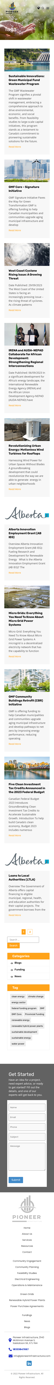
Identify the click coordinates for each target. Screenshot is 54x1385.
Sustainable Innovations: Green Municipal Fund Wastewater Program (26, 80)
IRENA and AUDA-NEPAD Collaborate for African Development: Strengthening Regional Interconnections (26, 358)
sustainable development (24, 1032)
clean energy (18, 996)
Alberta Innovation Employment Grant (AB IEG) (25, 533)
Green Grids (27, 1294)
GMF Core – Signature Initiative (24, 189)
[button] (48, 8)
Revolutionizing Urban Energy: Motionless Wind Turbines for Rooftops (26, 449)
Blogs (18, 962)
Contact (27, 1252)
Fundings (27, 1315)
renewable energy (21, 1020)
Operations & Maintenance (27, 1285)
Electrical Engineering (27, 1279)
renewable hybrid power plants (27, 1026)
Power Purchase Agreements (27, 1306)
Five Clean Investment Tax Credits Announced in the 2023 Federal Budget (27, 788)
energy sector (19, 1002)
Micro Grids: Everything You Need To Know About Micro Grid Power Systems (26, 618)
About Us (27, 1234)
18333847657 (21, 1349)
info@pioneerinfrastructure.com (32, 1356)
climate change (35, 996)
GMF (42, 1008)
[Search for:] (23, 940)
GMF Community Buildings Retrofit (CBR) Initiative (26, 700)
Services (27, 1240)
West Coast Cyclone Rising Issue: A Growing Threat (25, 274)
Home (27, 1228)
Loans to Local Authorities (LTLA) (22, 877)
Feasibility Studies (27, 1273)
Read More (15, 146)
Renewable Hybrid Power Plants (27, 1300)
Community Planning (27, 1267)
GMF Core (16, 1014)
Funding (20, 969)
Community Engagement (27, 1261)
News (18, 976)
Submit (16, 1180)
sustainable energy (21, 1038)
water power (18, 1043)
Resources (27, 1246)
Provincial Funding (34, 1014)
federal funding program (24, 1008)
